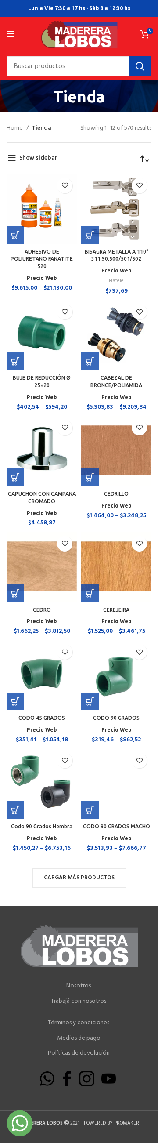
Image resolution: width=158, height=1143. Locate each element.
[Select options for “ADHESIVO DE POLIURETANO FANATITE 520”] (15, 235)
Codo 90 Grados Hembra (41, 826)
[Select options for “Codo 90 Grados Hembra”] (15, 810)
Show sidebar (38, 158)
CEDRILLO (116, 494)
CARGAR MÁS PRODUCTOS (79, 877)
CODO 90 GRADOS (116, 718)
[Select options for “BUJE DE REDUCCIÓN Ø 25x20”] (15, 361)
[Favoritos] (64, 185)
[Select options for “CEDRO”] (15, 593)
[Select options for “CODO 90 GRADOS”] (90, 701)
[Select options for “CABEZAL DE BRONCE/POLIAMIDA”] (90, 361)
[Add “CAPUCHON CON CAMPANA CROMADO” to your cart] (15, 477)
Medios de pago (79, 1038)
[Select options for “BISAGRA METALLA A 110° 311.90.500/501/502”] (90, 235)
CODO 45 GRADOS (41, 718)
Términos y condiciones (78, 1023)
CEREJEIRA (116, 610)
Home (15, 128)
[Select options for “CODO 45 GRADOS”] (15, 701)
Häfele (116, 281)
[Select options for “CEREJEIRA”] (90, 593)
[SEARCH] (140, 66)
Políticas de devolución (79, 1053)
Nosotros (78, 986)
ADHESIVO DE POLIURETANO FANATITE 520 (42, 259)
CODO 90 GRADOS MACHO (116, 826)
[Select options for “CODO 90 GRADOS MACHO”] (90, 810)
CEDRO (42, 610)
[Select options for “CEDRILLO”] (90, 477)
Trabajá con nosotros (78, 1001)
